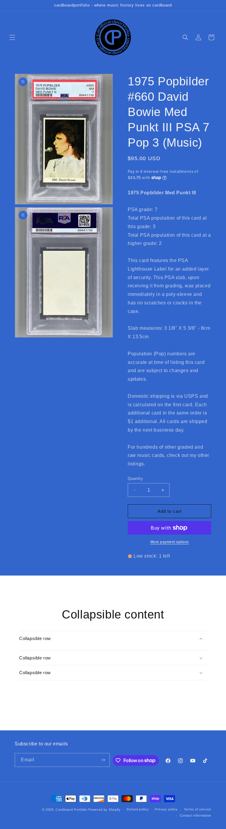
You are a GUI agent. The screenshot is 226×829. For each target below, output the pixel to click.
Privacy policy (166, 809)
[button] (12, 37)
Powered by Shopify (104, 809)
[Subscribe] (103, 760)
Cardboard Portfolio (71, 809)
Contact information (195, 815)
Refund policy (138, 809)
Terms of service (197, 809)
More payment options (169, 542)
